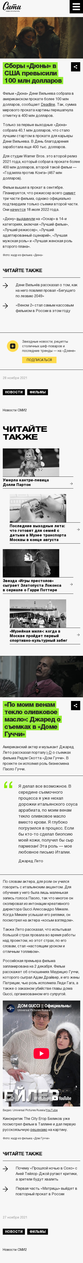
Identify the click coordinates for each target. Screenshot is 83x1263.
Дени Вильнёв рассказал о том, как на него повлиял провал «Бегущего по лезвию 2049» (46, 290)
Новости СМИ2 (15, 410)
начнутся (18, 210)
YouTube (52, 1110)
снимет (69, 193)
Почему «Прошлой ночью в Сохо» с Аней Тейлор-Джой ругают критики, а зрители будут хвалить (46, 1173)
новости (14, 392)
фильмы (38, 392)
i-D (49, 752)
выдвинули (26, 219)
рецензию (38, 1130)
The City (12, 7)
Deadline (48, 104)
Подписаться (39, 360)
